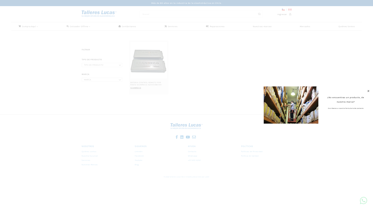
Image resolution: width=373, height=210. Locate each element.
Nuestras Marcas (90, 165)
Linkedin (139, 151)
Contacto (192, 151)
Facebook (139, 156)
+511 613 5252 (194, 160)
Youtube (138, 160)
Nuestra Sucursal (90, 156)
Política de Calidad (250, 156)
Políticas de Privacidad (252, 151)
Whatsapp (192, 156)
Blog (137, 165)
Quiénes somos (89, 151)
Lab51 (207, 177)
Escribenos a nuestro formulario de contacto (346, 108)
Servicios (86, 160)
